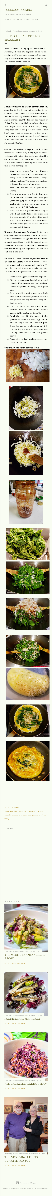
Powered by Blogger (28, 1183)
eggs (16, 815)
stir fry (43, 815)
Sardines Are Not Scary (22, 1018)
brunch (30, 811)
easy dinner (8, 815)
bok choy (14, 811)
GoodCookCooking (18, 9)
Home (7, 19)
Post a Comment (18, 963)
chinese (36, 811)
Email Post (15, 807)
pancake (36, 815)
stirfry (6, 819)
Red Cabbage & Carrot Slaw (25, 1083)
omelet (21, 815)
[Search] (46, 4)
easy (42, 811)
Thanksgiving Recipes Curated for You (21, 1158)
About (16, 19)
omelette (28, 815)
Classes (26, 19)
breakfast (22, 811)
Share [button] (6, 807)
